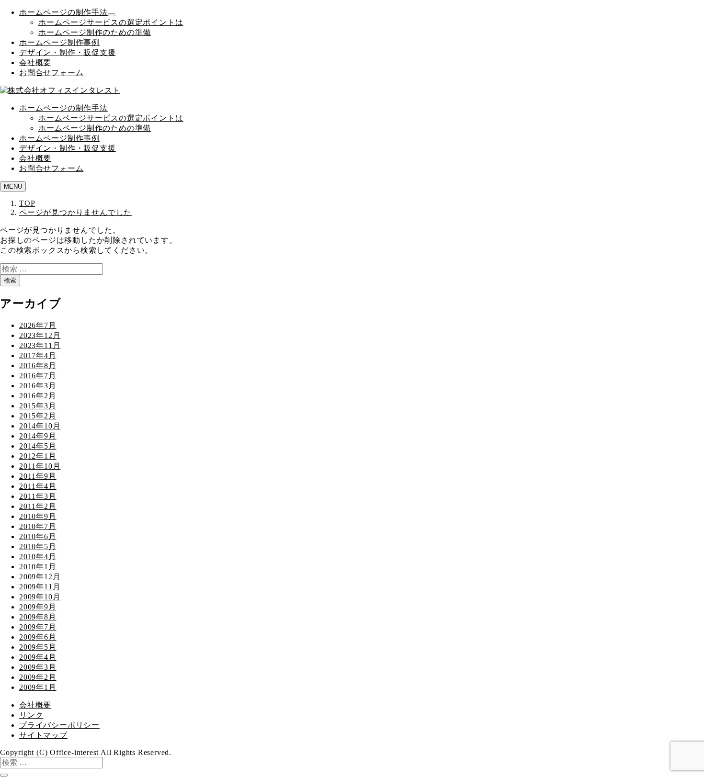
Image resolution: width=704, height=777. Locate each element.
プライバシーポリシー (59, 725)
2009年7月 (38, 627)
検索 (10, 280)
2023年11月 (39, 345)
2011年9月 (38, 476)
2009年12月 (39, 577)
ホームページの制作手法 (63, 12)
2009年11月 (39, 587)
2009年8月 (38, 617)
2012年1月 (38, 456)
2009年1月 (38, 687)
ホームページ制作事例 (59, 42)
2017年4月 (38, 355)
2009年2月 (38, 677)
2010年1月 (38, 567)
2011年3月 (38, 496)
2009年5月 (38, 647)
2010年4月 (38, 556)
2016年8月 (38, 365)
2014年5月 (38, 446)
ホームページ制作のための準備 (94, 32)
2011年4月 (38, 486)
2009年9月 (38, 607)
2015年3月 (38, 406)
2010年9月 (38, 516)
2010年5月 (38, 546)
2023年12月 (39, 335)
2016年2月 (38, 396)
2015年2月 (38, 416)
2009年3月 (38, 667)
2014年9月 (38, 436)
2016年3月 (38, 386)
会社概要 (35, 62)
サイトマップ (43, 735)
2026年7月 (38, 325)
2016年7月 (38, 376)
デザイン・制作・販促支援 (67, 52)
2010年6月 (38, 536)
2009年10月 (39, 597)
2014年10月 (39, 426)
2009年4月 (38, 657)
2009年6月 (38, 637)
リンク (31, 715)
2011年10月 (39, 466)
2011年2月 (38, 506)
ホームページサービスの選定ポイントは (110, 22)
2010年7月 (38, 526)
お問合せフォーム (51, 72)
